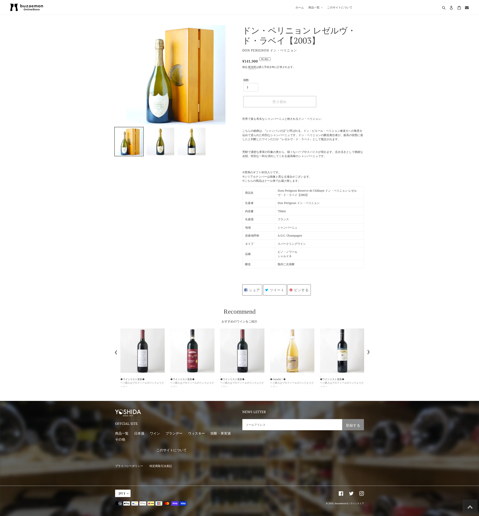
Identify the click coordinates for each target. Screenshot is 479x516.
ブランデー (174, 433)
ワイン (155, 433)
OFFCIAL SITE (126, 423)
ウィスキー (196, 433)
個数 (246, 80)
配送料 (252, 67)
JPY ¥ (122, 493)
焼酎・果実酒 (220, 433)
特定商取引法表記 (161, 466)
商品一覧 (122, 433)
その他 (120, 439)
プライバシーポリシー (129, 466)
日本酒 (139, 433)
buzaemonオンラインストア (349, 503)
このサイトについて (171, 450)
